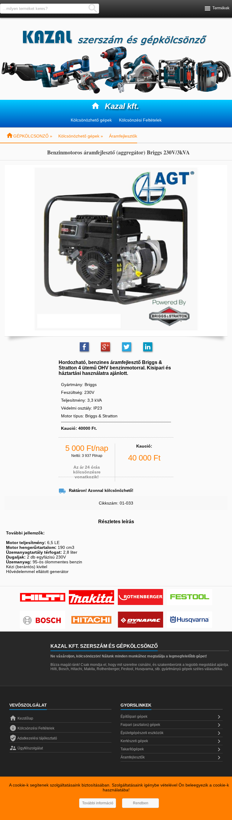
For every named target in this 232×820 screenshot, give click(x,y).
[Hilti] (42, 597)
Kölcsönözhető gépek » (80, 136)
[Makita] (91, 597)
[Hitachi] (91, 620)
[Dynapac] (140, 620)
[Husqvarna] (189, 620)
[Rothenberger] (140, 597)
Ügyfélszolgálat (26, 748)
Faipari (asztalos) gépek (172, 725)
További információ (97, 803)
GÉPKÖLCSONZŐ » (29, 136)
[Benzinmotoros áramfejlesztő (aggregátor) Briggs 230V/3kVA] (116, 248)
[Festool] (189, 597)
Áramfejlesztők (123, 136)
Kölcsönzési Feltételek (140, 120)
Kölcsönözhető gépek (91, 120)
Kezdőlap (21, 718)
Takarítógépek (172, 749)
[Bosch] (42, 620)
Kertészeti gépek (172, 741)
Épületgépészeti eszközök (172, 733)
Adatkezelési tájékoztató (33, 738)
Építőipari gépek (172, 716)
